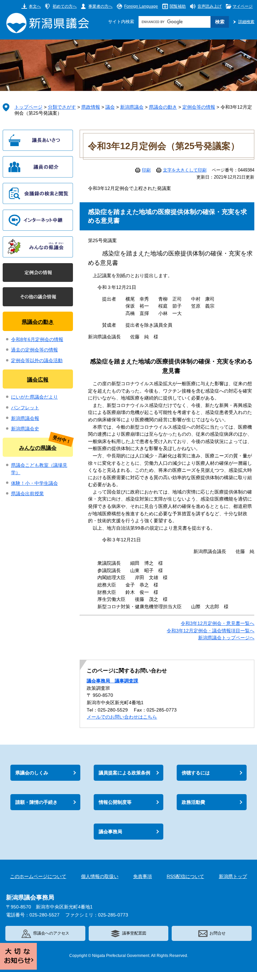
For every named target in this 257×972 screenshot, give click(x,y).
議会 (110, 107)
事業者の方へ (100, 6)
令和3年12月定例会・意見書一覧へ (217, 623)
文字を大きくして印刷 (184, 170)
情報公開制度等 (115, 802)
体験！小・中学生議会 (34, 483)
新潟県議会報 (25, 418)
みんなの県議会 (38, 448)
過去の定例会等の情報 (34, 349)
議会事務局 (110, 831)
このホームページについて (38, 876)
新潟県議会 (132, 107)
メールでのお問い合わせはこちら (122, 717)
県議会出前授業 (27, 493)
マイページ (243, 6)
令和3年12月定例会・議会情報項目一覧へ (210, 630)
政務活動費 (193, 802)
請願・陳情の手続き (36, 802)
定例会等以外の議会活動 (37, 360)
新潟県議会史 (25, 428)
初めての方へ (65, 6)
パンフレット (25, 407)
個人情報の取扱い (99, 876)
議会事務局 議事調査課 (112, 680)
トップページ (28, 107)
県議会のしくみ (31, 772)
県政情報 (90, 107)
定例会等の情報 (198, 107)
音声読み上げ (209, 6)
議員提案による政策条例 (124, 772)
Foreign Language (141, 6)
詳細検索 (246, 21)
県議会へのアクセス (51, 933)
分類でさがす (62, 107)
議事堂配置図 (134, 933)
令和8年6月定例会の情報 (37, 339)
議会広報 (38, 379)
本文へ (35, 6)
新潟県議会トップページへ (226, 637)
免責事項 (142, 876)
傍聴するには (196, 772)
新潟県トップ (233, 876)
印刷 (146, 170)
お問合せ (217, 933)
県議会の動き (163, 107)
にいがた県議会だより (34, 397)
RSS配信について (185, 876)
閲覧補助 (178, 6)
